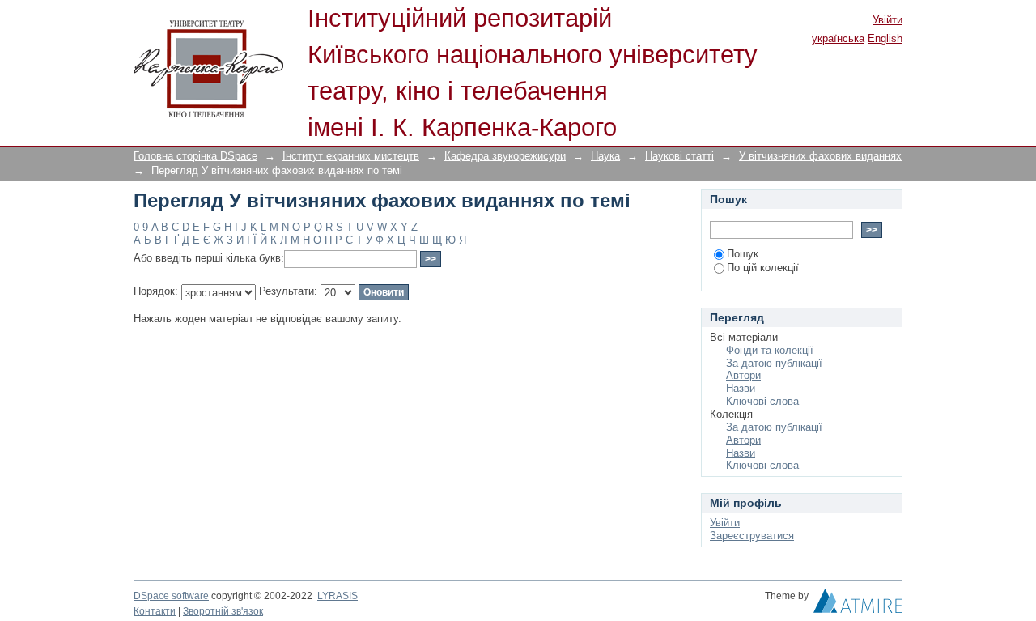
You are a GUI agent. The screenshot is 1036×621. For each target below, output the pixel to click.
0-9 (141, 227)
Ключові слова (762, 401)
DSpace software (171, 596)
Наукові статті (679, 156)
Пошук (742, 254)
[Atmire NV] (857, 604)
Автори (743, 375)
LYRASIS (337, 596)
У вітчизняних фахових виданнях (820, 156)
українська (838, 38)
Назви (740, 388)
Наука (605, 156)
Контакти (155, 611)
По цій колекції (763, 268)
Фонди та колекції (769, 350)
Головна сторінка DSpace (195, 156)
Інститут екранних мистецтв (350, 156)
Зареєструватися (752, 536)
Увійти (887, 20)
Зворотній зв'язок (223, 611)
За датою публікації (774, 363)
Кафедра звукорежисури (505, 156)
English (885, 38)
